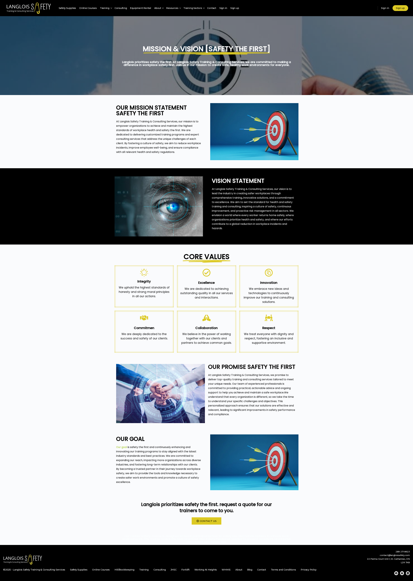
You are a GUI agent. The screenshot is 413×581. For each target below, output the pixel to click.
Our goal (121, 447)
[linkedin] (408, 573)
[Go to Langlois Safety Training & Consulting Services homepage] (28, 8)
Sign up (400, 8)
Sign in (385, 8)
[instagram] (402, 573)
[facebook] (396, 573)
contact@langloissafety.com (395, 555)
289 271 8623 (403, 551)
